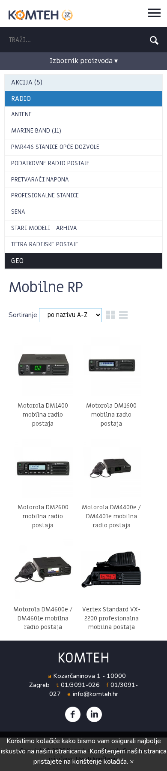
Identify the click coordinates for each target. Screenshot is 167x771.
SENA (18, 212)
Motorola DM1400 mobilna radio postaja (43, 415)
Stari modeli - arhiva (44, 228)
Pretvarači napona (40, 179)
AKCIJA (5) (26, 82)
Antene (21, 114)
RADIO (21, 98)
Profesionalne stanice (45, 195)
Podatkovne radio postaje (50, 163)
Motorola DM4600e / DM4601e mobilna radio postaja (42, 618)
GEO (17, 261)
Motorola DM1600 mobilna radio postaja (111, 415)
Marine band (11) (36, 131)
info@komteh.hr (95, 693)
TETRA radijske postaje (44, 244)
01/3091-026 (80, 684)
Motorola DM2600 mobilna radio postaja (43, 516)
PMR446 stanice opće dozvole (55, 147)
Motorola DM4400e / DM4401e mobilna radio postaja (111, 516)
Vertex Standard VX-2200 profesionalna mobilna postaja (111, 618)
